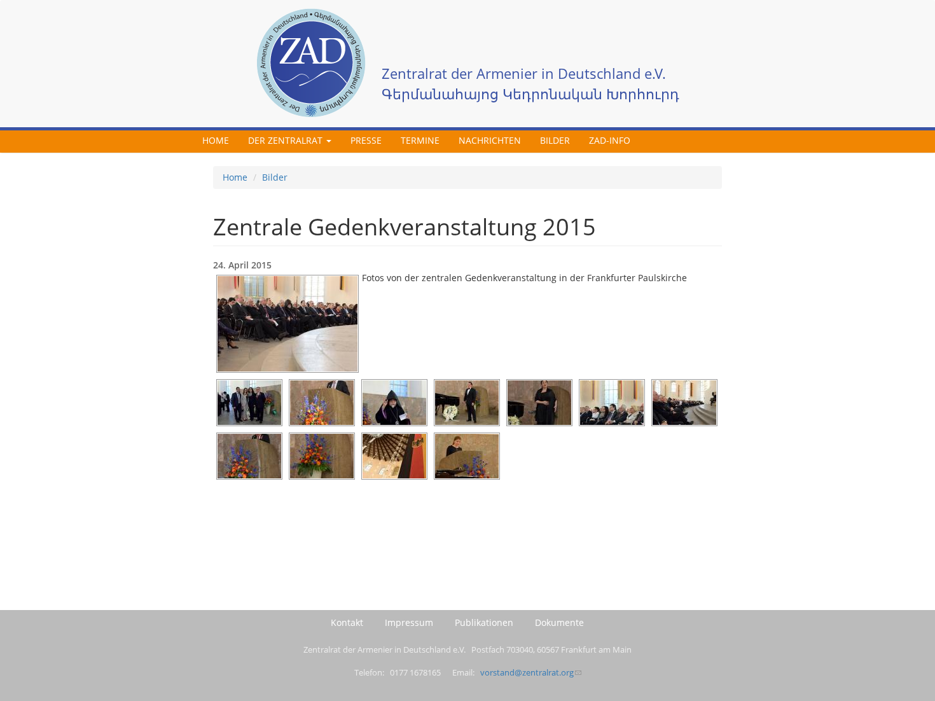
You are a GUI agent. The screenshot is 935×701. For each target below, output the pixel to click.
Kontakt (347, 622)
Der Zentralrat (286, 140)
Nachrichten (490, 140)
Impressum (409, 622)
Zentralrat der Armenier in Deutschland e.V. (524, 73)
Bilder (555, 140)
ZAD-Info (609, 140)
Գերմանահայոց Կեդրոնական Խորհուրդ (530, 94)
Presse (366, 140)
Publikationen (484, 622)
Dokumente (559, 622)
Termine (420, 140)
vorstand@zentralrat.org (527, 672)
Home (215, 140)
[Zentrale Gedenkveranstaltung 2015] (287, 323)
